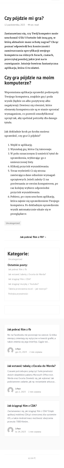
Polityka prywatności (18, 293)
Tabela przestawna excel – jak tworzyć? (27, 288)
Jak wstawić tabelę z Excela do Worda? (27, 274)
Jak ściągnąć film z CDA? (19, 279)
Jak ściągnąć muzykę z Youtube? (23, 284)
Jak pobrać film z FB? (32, 237)
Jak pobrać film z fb (17, 269)
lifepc (18, 348)
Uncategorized (13, 223)
